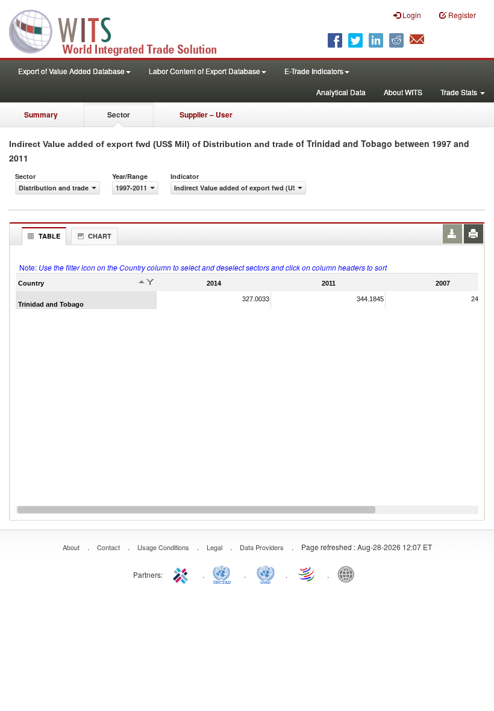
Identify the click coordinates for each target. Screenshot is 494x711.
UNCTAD (224, 574)
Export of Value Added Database (71, 71)
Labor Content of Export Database (204, 71)
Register (461, 15)
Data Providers (262, 547)
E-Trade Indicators (313, 71)
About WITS (403, 92)
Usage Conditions (163, 547)
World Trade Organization (307, 574)
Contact (108, 547)
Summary (41, 114)
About (71, 547)
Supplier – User (206, 114)
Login (411, 15)
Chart (99, 235)
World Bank (349, 574)
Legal (214, 547)
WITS (120, 30)
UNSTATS (266, 574)
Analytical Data (341, 92)
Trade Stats (459, 92)
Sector (118, 114)
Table (49, 235)
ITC (182, 574)
